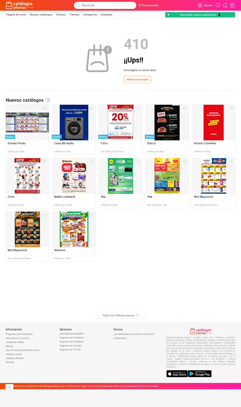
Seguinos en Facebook (72, 337)
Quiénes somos (14, 354)
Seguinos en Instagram (71, 341)
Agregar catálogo (15, 358)
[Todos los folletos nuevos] (48, 100)
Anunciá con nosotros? (18, 338)
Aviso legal (80, 386)
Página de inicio (16, 14)
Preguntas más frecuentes (19, 334)
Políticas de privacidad (125, 386)
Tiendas (74, 14)
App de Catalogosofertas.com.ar (23, 350)
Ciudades (106, 14)
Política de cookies (149, 386)
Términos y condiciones (100, 386)
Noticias (10, 362)
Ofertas (61, 14)
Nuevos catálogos (41, 14)
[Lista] (232, 5)
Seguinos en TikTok (70, 349)
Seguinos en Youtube (71, 345)
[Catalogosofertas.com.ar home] (19, 5)
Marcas (9, 346)
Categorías (90, 14)
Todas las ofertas (15, 342)
